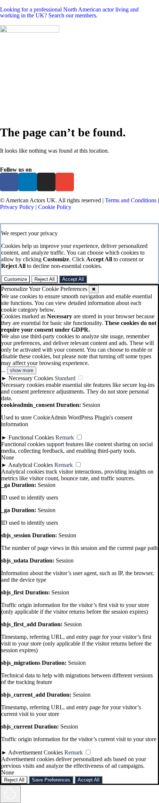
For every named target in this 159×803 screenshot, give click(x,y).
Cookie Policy (54, 207)
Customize (15, 279)
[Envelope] (64, 182)
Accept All (73, 279)
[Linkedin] (27, 182)
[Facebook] (9, 182)
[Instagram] (46, 182)
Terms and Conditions (130, 200)
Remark (64, 437)
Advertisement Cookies (35, 752)
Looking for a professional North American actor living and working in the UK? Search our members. (69, 12)
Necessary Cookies (31, 378)
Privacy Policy (17, 207)
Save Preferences (51, 780)
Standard (65, 378)
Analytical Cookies (30, 465)
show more (21, 370)
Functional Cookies (31, 437)
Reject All (44, 279)
